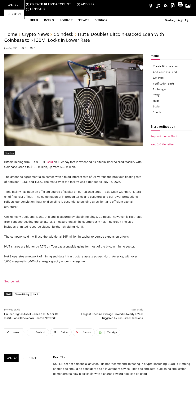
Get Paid (158, 78)
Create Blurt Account (166, 66)
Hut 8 (35, 294)
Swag (156, 95)
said (50, 162)
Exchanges (160, 89)
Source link (12, 281)
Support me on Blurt (164, 136)
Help (156, 100)
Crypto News (35, 34)
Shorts (157, 112)
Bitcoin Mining (22, 294)
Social (156, 106)
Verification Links (164, 83)
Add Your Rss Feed (165, 72)
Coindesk (63, 34)
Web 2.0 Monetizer (163, 144)
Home (10, 34)
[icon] (151, 6)
